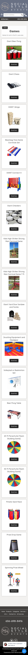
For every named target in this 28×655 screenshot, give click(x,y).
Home (3, 611)
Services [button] (23, 611)
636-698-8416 (22, 19)
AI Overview (20, 614)
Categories (16, 611)
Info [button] (5, 614)
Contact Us (12, 614)
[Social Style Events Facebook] (11, 640)
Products (9, 611)
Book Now (14, 64)
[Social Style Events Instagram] (16, 640)
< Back (5, 27)
